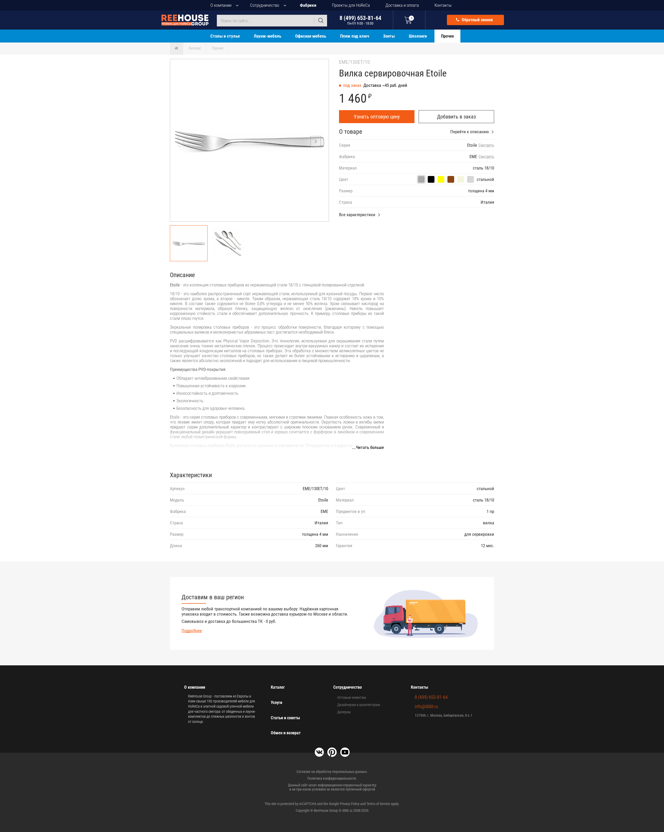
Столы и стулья (225, 36)
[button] (315, 141)
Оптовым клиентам (351, 697)
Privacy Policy (349, 804)
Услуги (276, 702)
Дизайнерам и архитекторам (358, 705)
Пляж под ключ (354, 36)
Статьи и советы (285, 717)
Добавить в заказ (456, 117)
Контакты (443, 5)
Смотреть (486, 145)
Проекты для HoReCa (351, 5)
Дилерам (344, 712)
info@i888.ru (426, 706)
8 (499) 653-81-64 (360, 20)
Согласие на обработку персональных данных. (332, 772)
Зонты (389, 36)
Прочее (447, 36)
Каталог (195, 48)
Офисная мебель (310, 36)
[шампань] (461, 179)
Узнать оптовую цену (377, 117)
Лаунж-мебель (267, 36)
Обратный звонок (477, 19)
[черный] (431, 179)
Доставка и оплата (402, 5)
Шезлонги (418, 36)
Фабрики (308, 5)
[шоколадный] (451, 179)
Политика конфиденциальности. (332, 778)
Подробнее (192, 630)
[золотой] (441, 179)
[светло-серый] (470, 179)
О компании (220, 5)
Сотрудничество (264, 5)
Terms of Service (378, 804)
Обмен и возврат (286, 732)
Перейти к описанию (469, 131)
